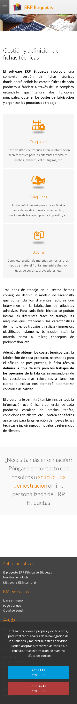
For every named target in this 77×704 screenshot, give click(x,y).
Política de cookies (38, 655)
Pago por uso (12, 605)
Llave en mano (13, 600)
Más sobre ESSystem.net (19, 582)
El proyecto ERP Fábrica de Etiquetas (27, 572)
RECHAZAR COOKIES (38, 688)
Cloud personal (13, 610)
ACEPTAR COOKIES (38, 672)
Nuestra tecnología (16, 577)
